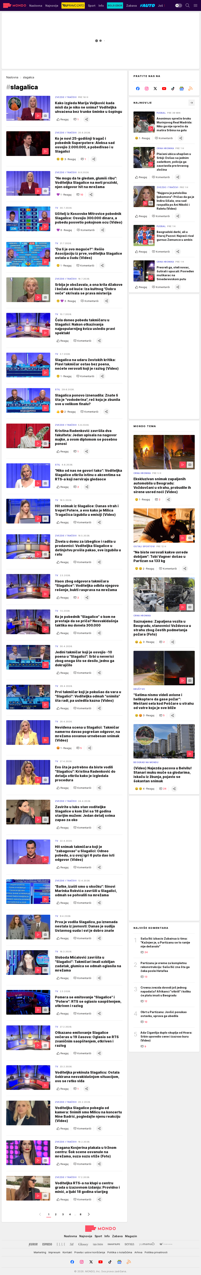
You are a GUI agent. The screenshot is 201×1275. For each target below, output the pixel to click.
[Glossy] (83, 1244)
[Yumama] (147, 1244)
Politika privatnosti (156, 1252)
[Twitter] (155, 88)
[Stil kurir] (72, 1244)
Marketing (40, 1252)
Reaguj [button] (64, 119)
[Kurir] (33, 1244)
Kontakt (67, 1252)
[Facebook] (137, 88)
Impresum (54, 1252)
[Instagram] (146, 88)
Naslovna (12, 77)
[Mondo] (14, 5)
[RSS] (190, 88)
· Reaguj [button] (70, 159)
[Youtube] (164, 88)
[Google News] (181, 88)
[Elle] (61, 1244)
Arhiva (138, 1252)
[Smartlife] (114, 1244)
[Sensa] (129, 1244)
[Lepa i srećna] (98, 1244)
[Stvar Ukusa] (165, 1244)
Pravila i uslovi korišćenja (89, 1252)
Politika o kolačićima (119, 1252)
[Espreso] (47, 1244)
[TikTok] (172, 88)
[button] (76, 119)
